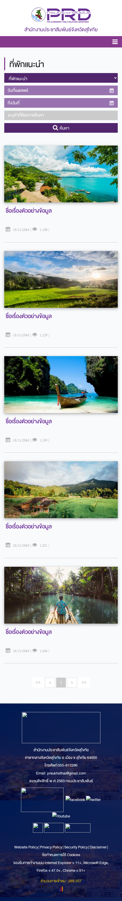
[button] (115, 42)
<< (38, 682)
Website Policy (26, 847)
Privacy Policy (51, 847)
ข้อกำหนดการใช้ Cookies (61, 855)
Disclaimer (98, 847)
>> (84, 682)
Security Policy (76, 847)
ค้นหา (63, 128)
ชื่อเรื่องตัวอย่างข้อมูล (29, 211)
